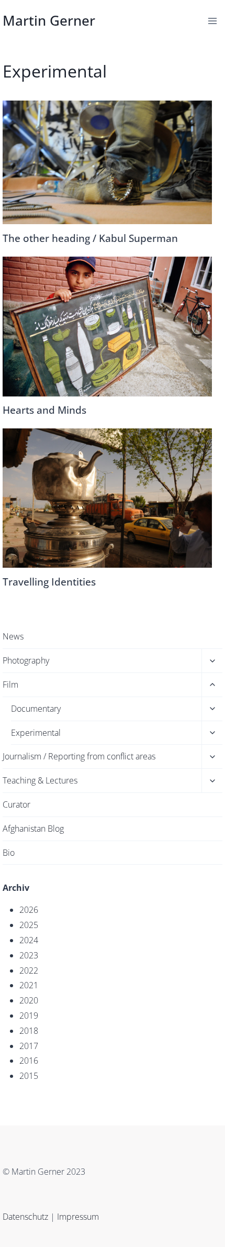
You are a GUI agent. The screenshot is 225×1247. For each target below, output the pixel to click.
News (13, 636)
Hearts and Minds (44, 410)
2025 (28, 925)
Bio (9, 852)
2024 (28, 940)
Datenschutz (26, 1216)
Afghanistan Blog (33, 828)
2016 (28, 1060)
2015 (28, 1076)
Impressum (78, 1216)
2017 (28, 1046)
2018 (28, 1030)
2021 (28, 985)
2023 (28, 955)
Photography (26, 660)
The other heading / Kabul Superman (90, 238)
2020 (28, 1000)
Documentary (36, 708)
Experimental (36, 732)
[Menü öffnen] (212, 21)
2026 (28, 909)
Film (10, 684)
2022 (28, 970)
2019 (28, 1015)
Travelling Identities (49, 582)
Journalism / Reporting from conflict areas (79, 756)
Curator (16, 804)
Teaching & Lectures (40, 780)
